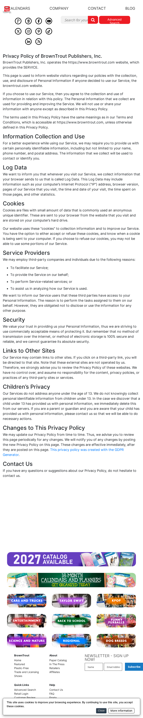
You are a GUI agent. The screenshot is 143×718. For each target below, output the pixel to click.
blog (130, 8)
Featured (19, 664)
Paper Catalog (58, 660)
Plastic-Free (21, 668)
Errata (53, 697)
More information (121, 710)
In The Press (56, 664)
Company (59, 8)
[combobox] (79, 20)
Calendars (19, 8)
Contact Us (56, 689)
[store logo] (9, 10)
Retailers (54, 668)
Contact (97, 8)
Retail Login (21, 693)
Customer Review (24, 697)
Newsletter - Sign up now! (107, 657)
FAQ (51, 693)
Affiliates (54, 672)
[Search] (93, 20)
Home (17, 660)
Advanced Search (114, 21)
